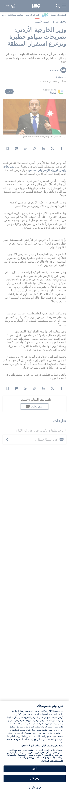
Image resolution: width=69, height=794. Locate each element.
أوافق (34, 769)
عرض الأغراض (34, 788)
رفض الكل (34, 778)
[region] (34, 747)
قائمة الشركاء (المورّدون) (52, 760)
